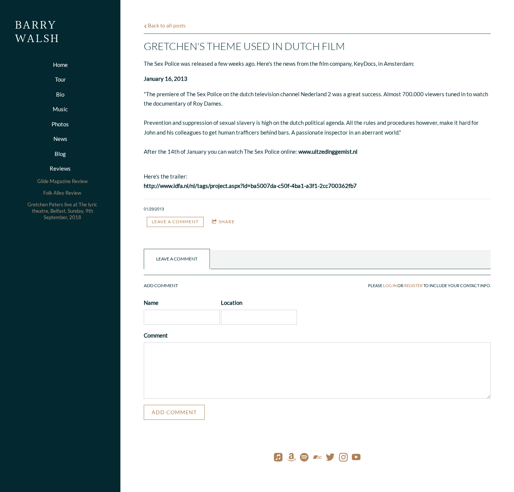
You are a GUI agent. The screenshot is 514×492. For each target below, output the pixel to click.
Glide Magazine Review (62, 181)
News (60, 138)
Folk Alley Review (62, 193)
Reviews (60, 168)
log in (390, 285)
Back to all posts (166, 26)
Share (227, 221)
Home (60, 64)
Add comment (174, 412)
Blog (60, 153)
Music (60, 109)
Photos (60, 124)
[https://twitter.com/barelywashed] (330, 458)
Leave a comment (175, 221)
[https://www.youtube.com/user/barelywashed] (356, 458)
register (413, 285)
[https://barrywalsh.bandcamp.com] (317, 458)
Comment (156, 335)
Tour (60, 79)
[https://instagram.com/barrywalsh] (343, 458)
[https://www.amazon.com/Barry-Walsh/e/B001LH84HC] (291, 458)
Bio (60, 94)
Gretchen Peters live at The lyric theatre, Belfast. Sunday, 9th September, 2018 (62, 210)
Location (231, 302)
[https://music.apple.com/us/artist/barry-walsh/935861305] (278, 458)
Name (151, 302)
